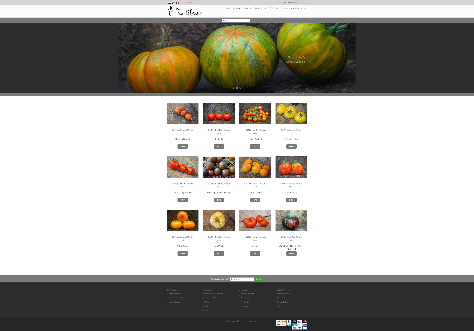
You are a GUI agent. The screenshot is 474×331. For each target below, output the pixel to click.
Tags (206, 310)
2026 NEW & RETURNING (242, 8)
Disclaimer (281, 298)
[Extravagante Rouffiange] (205, 167)
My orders (244, 298)
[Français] (177, 2)
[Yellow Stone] (169, 220)
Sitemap (280, 306)
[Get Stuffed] (278, 167)
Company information (176, 298)
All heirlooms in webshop (214, 293)
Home (228, 8)
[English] (173, 2)
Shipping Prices (174, 302)
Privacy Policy (282, 302)
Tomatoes (258, 8)
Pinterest (242, 321)
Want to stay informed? (220, 279)
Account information (248, 293)
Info (182, 146)
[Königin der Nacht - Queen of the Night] (278, 221)
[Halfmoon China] (278, 113)
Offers (207, 302)
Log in (284, 2)
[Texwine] (242, 221)
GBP (187, 2)
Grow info (294, 8)
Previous (2, 58)
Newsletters (245, 306)
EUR (183, 2)
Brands (207, 306)
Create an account (294, 2)
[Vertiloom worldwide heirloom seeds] (184, 11)
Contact (304, 2)
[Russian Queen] (169, 113)
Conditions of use (283, 293)
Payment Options (174, 293)
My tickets (245, 302)
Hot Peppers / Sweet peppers (275, 8)
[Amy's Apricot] (242, 113)
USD (191, 2)
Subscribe (259, 279)
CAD (195, 2)
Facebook (232, 321)
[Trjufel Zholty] (242, 167)
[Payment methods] (291, 325)
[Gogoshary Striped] (169, 167)
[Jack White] (205, 221)
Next (471, 58)
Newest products (211, 298)
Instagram (252, 321)
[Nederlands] (169, 2)
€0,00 (305, 8)
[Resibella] (205, 113)
